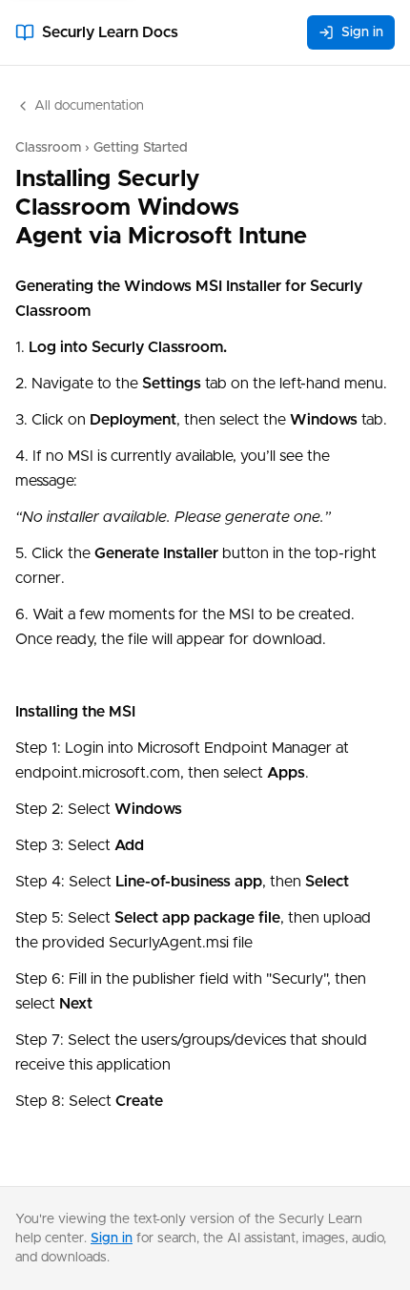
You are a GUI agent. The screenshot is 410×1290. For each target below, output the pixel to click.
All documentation (89, 106)
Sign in (362, 32)
